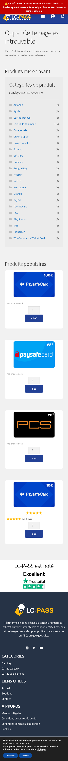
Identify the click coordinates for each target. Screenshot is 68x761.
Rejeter (25, 755)
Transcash (19, 231)
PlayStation (20, 219)
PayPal (17, 200)
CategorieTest (22, 130)
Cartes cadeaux (22, 117)
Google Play (20, 168)
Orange (18, 193)
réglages (41, 749)
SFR (16, 225)
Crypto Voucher (22, 143)
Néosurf (18, 174)
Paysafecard (20, 206)
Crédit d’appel (21, 136)
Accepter (10, 755)
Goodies (18, 162)
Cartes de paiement (25, 123)
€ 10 (34, 533)
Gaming (18, 149)
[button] (43, 16)
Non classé (20, 187)
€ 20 (34, 458)
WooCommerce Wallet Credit (30, 238)
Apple (17, 111)
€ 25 (34, 388)
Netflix (17, 181)
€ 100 (34, 318)
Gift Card (18, 155)
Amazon (18, 104)
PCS (16, 212)
